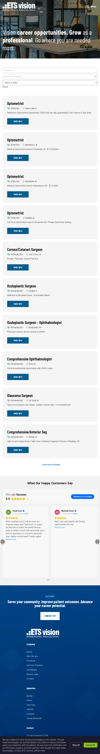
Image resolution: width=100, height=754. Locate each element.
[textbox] (50, 76)
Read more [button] (11, 527)
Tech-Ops (31, 705)
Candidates (32, 670)
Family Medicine (34, 718)
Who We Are (32, 656)
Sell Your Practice (35, 665)
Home (29, 652)
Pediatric (31, 714)
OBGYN (30, 709)
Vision (29, 700)
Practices (31, 661)
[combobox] (50, 76)
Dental (29, 696)
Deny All (76, 745)
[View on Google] (8, 512)
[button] (87, 7)
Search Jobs (32, 674)
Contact (30, 678)
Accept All (90, 745)
